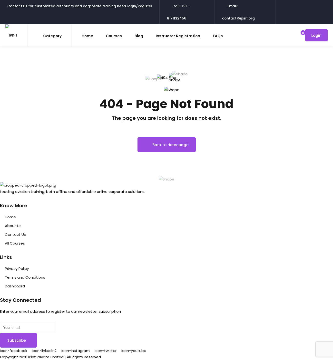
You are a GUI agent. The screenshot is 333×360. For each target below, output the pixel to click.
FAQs (218, 35)
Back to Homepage (170, 144)
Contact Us (15, 234)
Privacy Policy (17, 268)
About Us (13, 225)
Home (87, 35)
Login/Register (139, 6)
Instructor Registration (178, 35)
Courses (114, 35)
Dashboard (15, 286)
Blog (139, 35)
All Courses (15, 243)
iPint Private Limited (46, 357)
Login (316, 35)
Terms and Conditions (25, 277)
